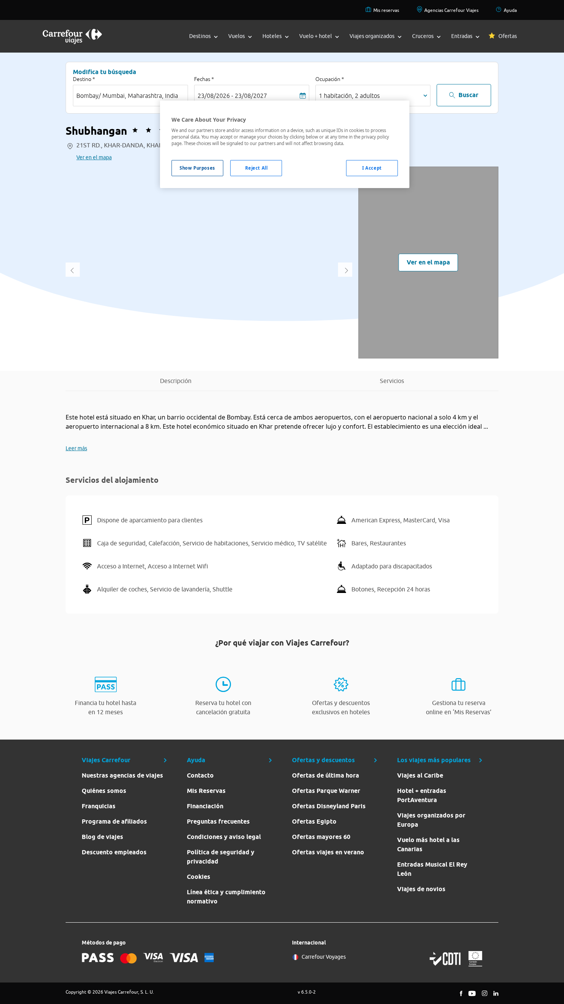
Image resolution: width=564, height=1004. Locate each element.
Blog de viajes (102, 837)
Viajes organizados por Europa (431, 820)
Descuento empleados (114, 852)
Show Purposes (197, 168)
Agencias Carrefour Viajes (451, 10)
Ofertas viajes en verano (328, 852)
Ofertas (507, 36)
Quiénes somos (104, 790)
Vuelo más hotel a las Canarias (428, 844)
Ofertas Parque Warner (326, 790)
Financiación (205, 806)
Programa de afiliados (114, 821)
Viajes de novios (421, 889)
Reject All (256, 168)
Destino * (84, 79)
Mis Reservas (206, 790)
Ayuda (510, 10)
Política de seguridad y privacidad (220, 857)
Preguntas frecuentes (218, 821)
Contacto (200, 775)
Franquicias (98, 806)
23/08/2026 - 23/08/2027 (232, 95)
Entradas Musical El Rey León (432, 869)
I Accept (372, 168)
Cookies (198, 876)
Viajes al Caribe (420, 775)
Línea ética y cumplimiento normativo (226, 896)
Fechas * (204, 79)
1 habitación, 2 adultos (349, 95)
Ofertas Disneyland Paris (329, 806)
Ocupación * (329, 79)
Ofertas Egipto (314, 821)
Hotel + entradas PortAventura (421, 795)
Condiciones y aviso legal (224, 837)
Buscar (468, 95)
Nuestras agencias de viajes (122, 775)
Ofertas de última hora (325, 775)
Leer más (76, 448)
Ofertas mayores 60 (321, 837)
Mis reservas (386, 10)
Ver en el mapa (94, 157)
